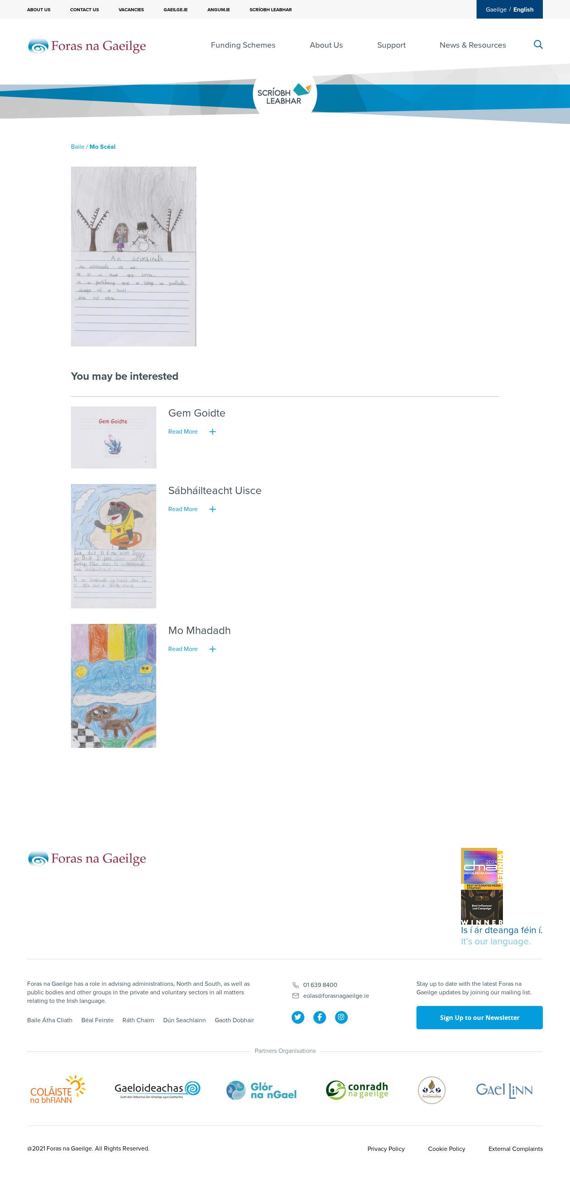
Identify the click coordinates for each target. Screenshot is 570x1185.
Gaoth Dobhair (234, 1020)
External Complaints (516, 1149)
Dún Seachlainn (184, 1020)
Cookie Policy (446, 1149)
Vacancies (131, 9)
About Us (38, 9)
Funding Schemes (243, 45)
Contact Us (84, 9)
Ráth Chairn (138, 1020)
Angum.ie (218, 9)
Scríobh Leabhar (271, 9)
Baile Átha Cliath (50, 1020)
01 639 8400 (320, 985)
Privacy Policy (386, 1149)
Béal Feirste (97, 1020)
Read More (183, 432)
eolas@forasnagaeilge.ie (336, 996)
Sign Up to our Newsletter (480, 1017)
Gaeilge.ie (176, 9)
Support (391, 45)
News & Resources (473, 45)
